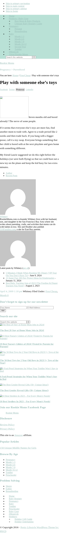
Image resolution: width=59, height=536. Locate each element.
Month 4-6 (10, 465)
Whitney (4, 216)
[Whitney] (18, 214)
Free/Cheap (51, 291)
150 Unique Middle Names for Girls (18, 448)
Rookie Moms (7, 63)
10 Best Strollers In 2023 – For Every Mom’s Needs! (25, 401)
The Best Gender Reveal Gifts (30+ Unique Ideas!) (24, 390)
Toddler (9, 472)
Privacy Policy (7, 428)
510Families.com (7, 229)
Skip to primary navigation (18, 3)
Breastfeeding (12, 491)
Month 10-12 (12, 470)
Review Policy (7, 424)
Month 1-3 (10, 462)
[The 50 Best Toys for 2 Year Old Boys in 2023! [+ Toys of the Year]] (29, 354)
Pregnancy (10, 459)
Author (9, 173)
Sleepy (9, 486)
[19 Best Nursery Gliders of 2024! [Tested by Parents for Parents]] (29, 338)
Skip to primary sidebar (16, 8)
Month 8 (4, 295)
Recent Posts (11, 175)
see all (26, 268)
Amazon (18, 435)
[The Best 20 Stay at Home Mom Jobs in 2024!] (22, 324)
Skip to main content (15, 6)
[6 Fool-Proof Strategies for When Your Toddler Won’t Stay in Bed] (29, 371)
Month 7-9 (10, 467)
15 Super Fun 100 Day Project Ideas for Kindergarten (30, 278)
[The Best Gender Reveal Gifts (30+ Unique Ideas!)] (24, 385)
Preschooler (11, 475)
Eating (9, 488)
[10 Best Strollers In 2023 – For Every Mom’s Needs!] (25, 396)
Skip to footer (12, 11)
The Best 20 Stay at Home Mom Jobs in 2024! (22, 330)
